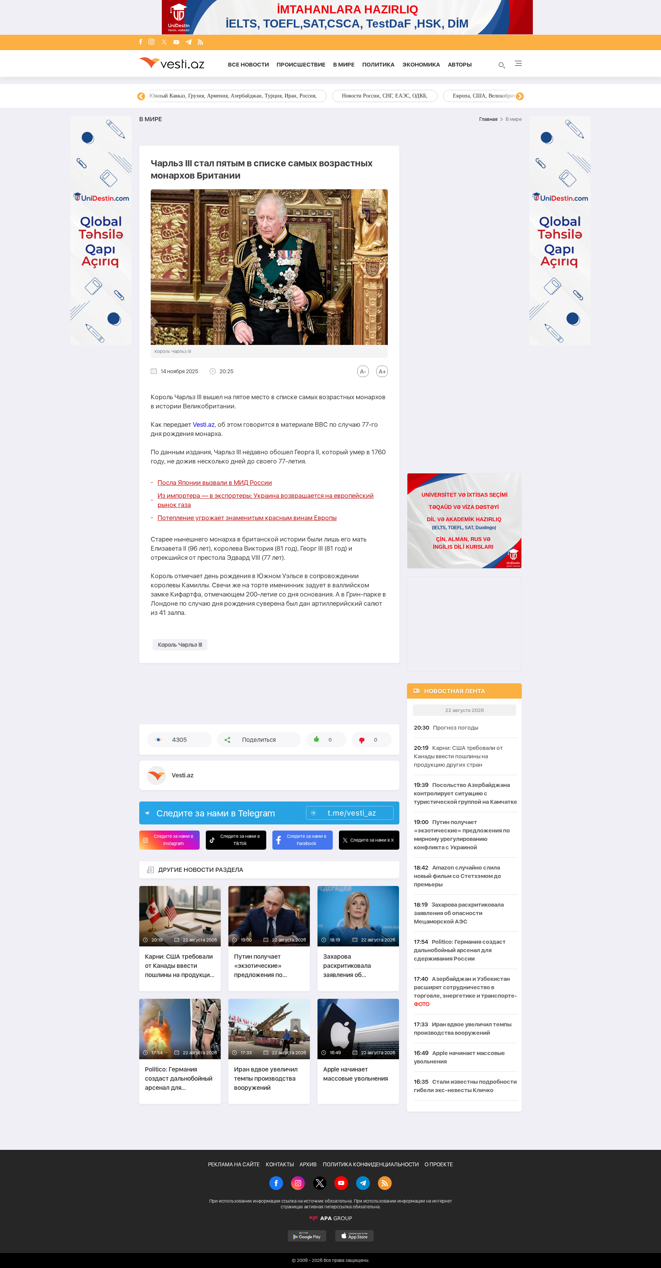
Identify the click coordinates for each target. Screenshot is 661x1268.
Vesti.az (204, 424)
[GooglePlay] (307, 1236)
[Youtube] (176, 42)
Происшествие (301, 64)
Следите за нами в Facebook (306, 840)
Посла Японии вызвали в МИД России (215, 482)
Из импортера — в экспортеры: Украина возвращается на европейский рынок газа (266, 500)
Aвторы (460, 64)
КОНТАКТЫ (280, 1164)
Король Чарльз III (180, 644)
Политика (378, 64)
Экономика (421, 64)
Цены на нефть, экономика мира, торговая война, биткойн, (217, 96)
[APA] (330, 1218)
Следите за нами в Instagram (173, 840)
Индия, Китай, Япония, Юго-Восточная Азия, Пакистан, (377, 96)
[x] (164, 42)
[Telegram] (189, 42)
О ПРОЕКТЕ (439, 1164)
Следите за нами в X (372, 840)
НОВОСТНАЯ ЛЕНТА (454, 691)
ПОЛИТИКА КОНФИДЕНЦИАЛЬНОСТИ (371, 1164)
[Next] (519, 96)
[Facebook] (140, 42)
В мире (344, 64)
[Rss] (200, 42)
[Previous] (141, 96)
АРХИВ (308, 1164)
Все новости (248, 64)
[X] (320, 1184)
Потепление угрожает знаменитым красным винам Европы (247, 518)
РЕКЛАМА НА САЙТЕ (234, 1164)
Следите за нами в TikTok (240, 840)
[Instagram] (151, 42)
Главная (488, 119)
